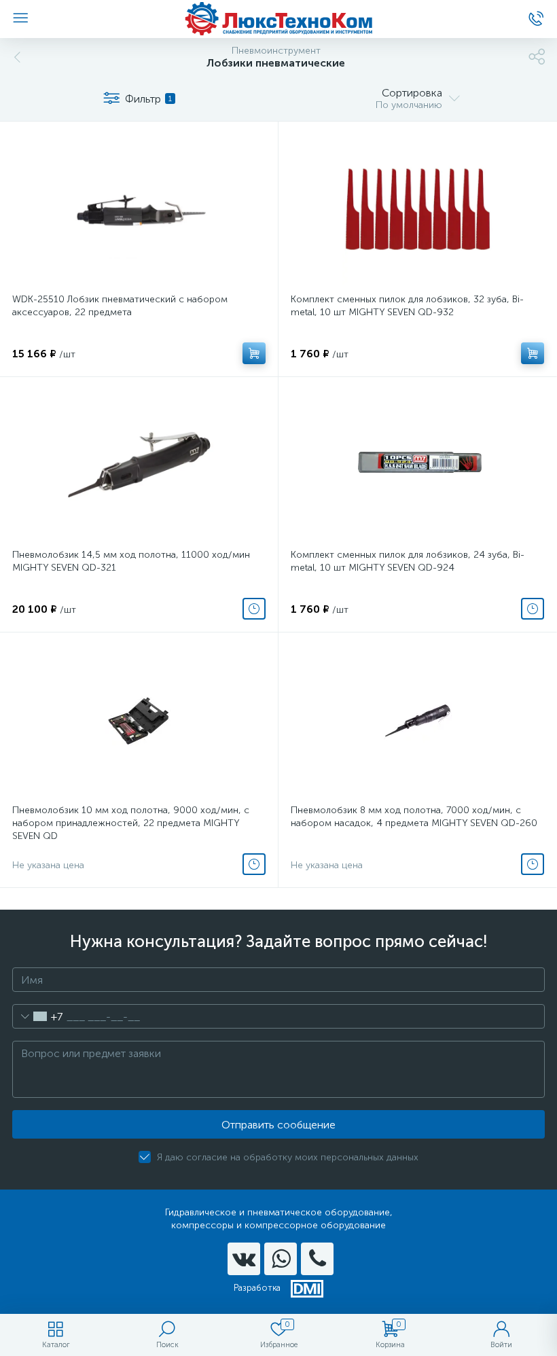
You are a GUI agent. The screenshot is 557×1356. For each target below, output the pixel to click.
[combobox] (37, 1016)
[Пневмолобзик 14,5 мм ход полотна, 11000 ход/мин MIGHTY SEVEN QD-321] (139, 464)
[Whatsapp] (280, 1259)
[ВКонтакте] (244, 1259)
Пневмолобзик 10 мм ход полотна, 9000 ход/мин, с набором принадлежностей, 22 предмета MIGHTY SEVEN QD (130, 823)
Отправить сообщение (278, 1124)
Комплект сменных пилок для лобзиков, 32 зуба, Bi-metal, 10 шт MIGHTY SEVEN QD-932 (407, 305)
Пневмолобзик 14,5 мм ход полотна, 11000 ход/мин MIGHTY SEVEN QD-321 (131, 561)
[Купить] (254, 353)
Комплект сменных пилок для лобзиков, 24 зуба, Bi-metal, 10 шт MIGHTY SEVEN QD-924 (407, 561)
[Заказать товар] (254, 609)
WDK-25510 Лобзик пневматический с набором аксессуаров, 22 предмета (120, 305)
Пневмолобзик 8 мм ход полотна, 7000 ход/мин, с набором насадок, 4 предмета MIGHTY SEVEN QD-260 (414, 816)
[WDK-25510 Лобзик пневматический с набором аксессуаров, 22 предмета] (139, 209)
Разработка (257, 1288)
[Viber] (317, 1259)
